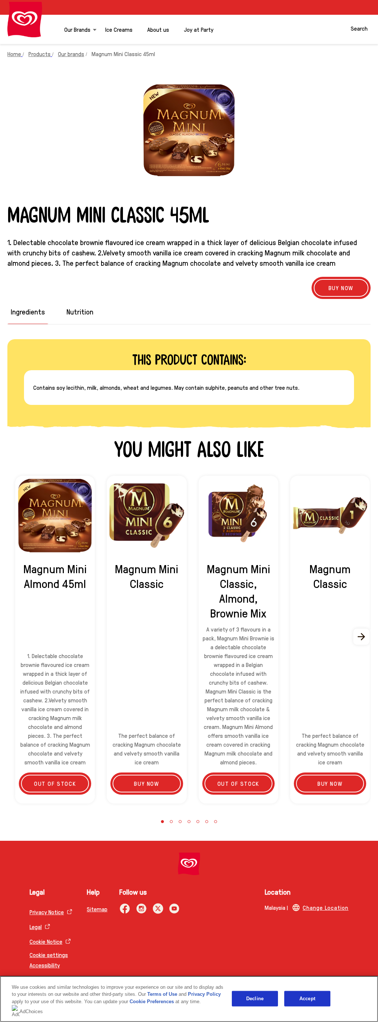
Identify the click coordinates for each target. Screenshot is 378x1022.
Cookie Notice (46, 941)
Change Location (325, 907)
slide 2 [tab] (171, 821)
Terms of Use (162, 994)
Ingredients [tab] (28, 311)
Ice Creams (119, 29)
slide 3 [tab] (180, 821)
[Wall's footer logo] (189, 864)
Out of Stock (55, 783)
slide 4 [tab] (189, 821)
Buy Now (341, 288)
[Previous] (16, 637)
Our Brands (77, 29)
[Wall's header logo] (24, 19)
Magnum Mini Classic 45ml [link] (123, 54)
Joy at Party (198, 29)
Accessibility (45, 965)
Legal (36, 926)
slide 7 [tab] (215, 821)
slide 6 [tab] (206, 821)
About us (158, 29)
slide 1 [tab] (162, 821)
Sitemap (97, 909)
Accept (307, 998)
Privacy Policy (204, 994)
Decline (255, 998)
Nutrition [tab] (79, 311)
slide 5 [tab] (197, 821)
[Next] (362, 637)
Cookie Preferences (152, 1001)
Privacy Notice (47, 912)
